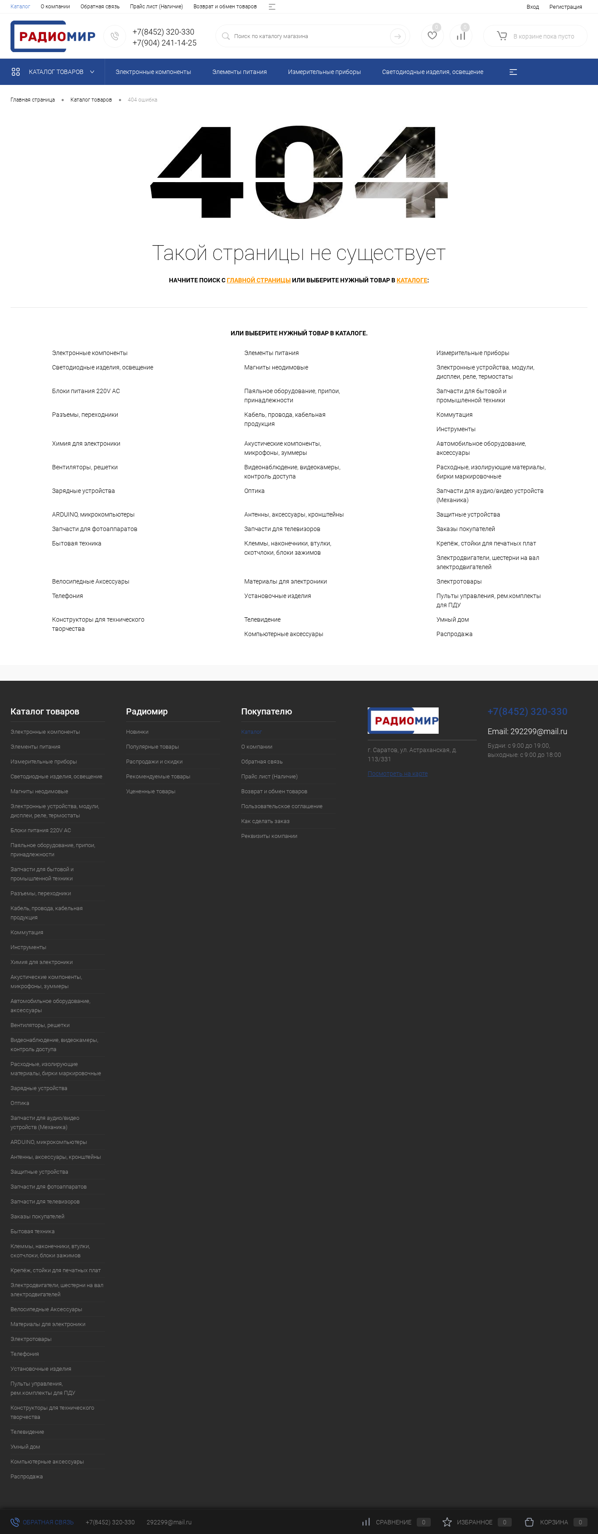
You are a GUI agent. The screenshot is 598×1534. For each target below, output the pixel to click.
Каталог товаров (57, 71)
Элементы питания (271, 352)
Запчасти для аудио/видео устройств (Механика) (490, 495)
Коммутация (454, 414)
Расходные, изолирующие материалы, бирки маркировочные (491, 472)
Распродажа (454, 633)
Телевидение (262, 619)
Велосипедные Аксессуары (91, 581)
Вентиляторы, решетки (85, 467)
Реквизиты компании (269, 836)
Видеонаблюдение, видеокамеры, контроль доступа (292, 472)
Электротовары (459, 581)
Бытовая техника (77, 543)
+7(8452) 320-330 (110, 1522)
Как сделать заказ (265, 821)
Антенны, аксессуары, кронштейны (294, 514)
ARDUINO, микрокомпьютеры (93, 514)
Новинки (137, 731)
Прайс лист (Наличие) (156, 7)
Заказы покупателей (465, 528)
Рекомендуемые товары (158, 776)
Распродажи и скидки (154, 761)
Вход (533, 7)
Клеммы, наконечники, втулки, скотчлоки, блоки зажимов (287, 548)
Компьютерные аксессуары (284, 633)
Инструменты (456, 429)
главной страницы (259, 280)
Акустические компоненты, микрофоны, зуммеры (282, 448)
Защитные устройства (468, 514)
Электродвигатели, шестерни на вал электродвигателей (487, 562)
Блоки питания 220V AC (86, 390)
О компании (55, 7)
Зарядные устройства (83, 490)
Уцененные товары (151, 791)
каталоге (412, 280)
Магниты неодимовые (276, 367)
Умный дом (452, 619)
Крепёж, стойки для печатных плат (486, 543)
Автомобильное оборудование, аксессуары (481, 448)
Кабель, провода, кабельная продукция (285, 419)
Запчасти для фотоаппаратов (94, 528)
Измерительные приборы (473, 352)
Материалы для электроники (285, 581)
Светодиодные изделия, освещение (102, 367)
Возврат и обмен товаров (225, 7)
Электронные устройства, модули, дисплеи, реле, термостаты (485, 372)
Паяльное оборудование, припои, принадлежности (292, 395)
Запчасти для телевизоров (282, 528)
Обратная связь (100, 7)
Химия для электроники (86, 443)
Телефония (67, 595)
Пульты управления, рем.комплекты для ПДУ (488, 600)
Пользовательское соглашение (282, 806)
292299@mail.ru (538, 731)
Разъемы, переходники (85, 414)
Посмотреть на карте (398, 773)
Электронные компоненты (90, 352)
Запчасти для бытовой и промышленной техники (471, 395)
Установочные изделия (277, 595)
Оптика (254, 490)
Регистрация (565, 7)
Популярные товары (152, 746)
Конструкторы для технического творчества (98, 624)
